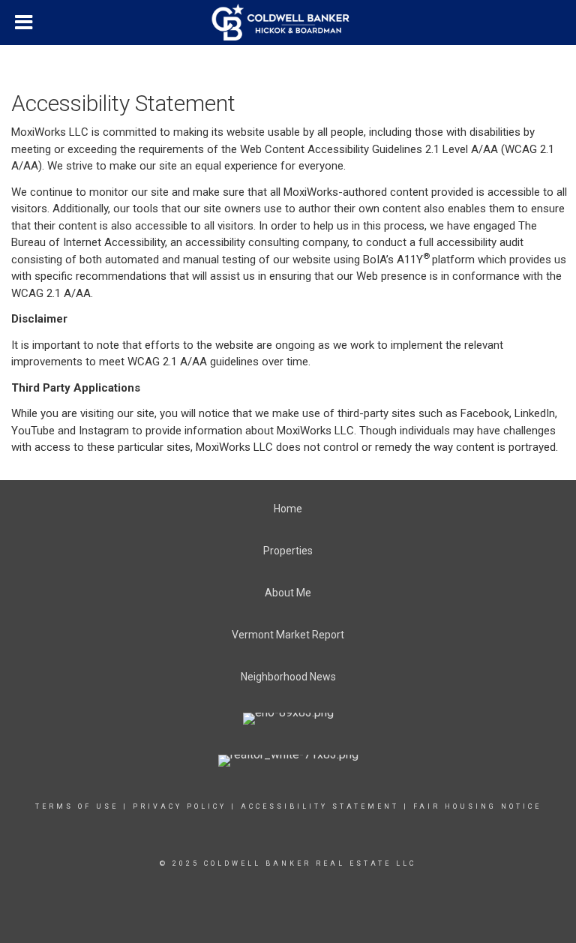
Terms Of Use (76, 806)
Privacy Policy (179, 806)
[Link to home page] (288, 22)
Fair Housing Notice (477, 806)
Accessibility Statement (320, 806)
